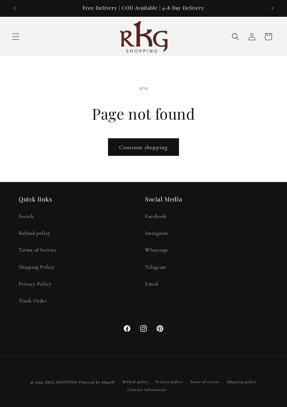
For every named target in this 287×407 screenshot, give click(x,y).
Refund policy (34, 233)
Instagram (156, 233)
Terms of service (205, 381)
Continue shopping (143, 147)
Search (26, 216)
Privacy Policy (35, 284)
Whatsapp (156, 250)
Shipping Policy (37, 267)
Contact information (146, 389)
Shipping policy (242, 381)
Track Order (33, 300)
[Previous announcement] (14, 8)
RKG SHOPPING (61, 382)
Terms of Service (38, 250)
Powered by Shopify (97, 382)
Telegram (155, 267)
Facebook (156, 216)
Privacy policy (169, 381)
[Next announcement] (272, 8)
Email (151, 284)
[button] (15, 36)
